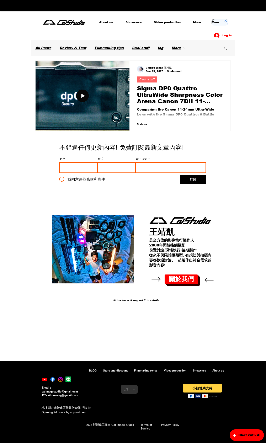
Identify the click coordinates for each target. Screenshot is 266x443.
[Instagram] (60, 379)
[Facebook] (52, 379)
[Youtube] (45, 379)
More (176, 48)
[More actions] (222, 69)
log (160, 48)
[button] (225, 48)
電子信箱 (141, 159)
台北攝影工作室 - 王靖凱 (217, 379)
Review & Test (73, 48)
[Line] (68, 379)
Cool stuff (140, 48)
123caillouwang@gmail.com (60, 395)
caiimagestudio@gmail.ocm (60, 391)
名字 (62, 159)
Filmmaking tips (109, 48)
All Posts (43, 48)
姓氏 (100, 159)
